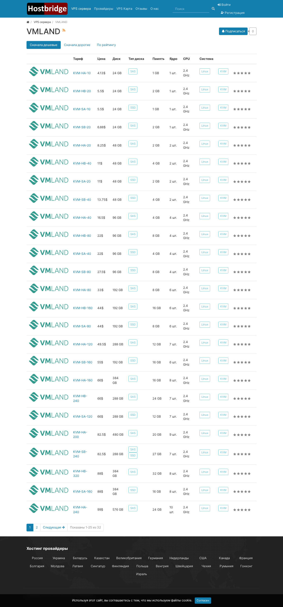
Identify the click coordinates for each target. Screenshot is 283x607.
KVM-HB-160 (82, 308)
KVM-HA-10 (82, 73)
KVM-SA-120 (82, 416)
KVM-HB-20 (82, 91)
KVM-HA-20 (82, 145)
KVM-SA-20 (82, 181)
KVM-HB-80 (82, 236)
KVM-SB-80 (82, 272)
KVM (223, 71)
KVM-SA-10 (81, 109)
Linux (204, 71)
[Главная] (28, 22)
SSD (132, 107)
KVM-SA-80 (82, 326)
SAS (132, 71)
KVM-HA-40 (82, 218)
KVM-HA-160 (82, 380)
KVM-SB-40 (82, 200)
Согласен (203, 600)
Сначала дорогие (77, 45)
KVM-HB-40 (82, 163)
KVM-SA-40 (82, 254)
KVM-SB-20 (82, 127)
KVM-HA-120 (82, 344)
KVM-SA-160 (82, 491)
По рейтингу (106, 45)
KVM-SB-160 (82, 362)
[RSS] (63, 30)
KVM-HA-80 (82, 290)
